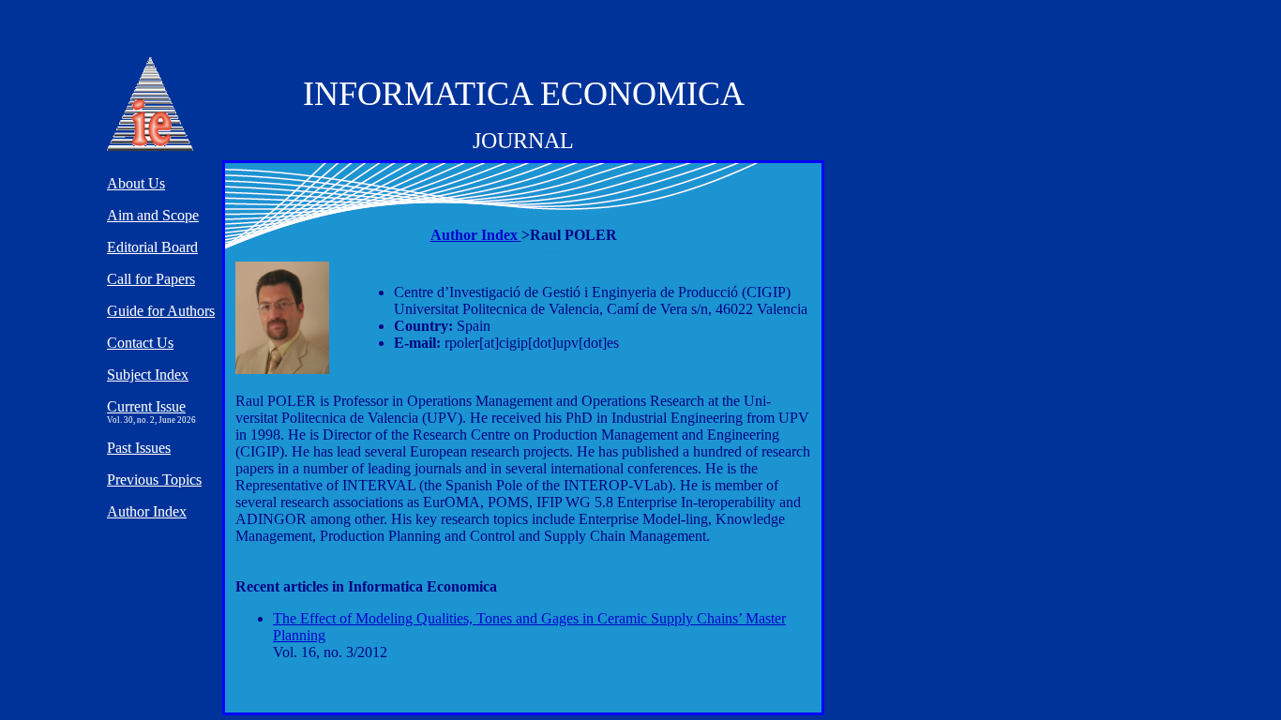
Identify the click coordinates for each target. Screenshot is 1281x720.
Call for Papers (151, 279)
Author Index (475, 235)
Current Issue (146, 406)
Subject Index (147, 374)
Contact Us (140, 343)
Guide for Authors (161, 311)
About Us (136, 183)
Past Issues (139, 448)
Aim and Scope (153, 215)
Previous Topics (154, 480)
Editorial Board (152, 247)
